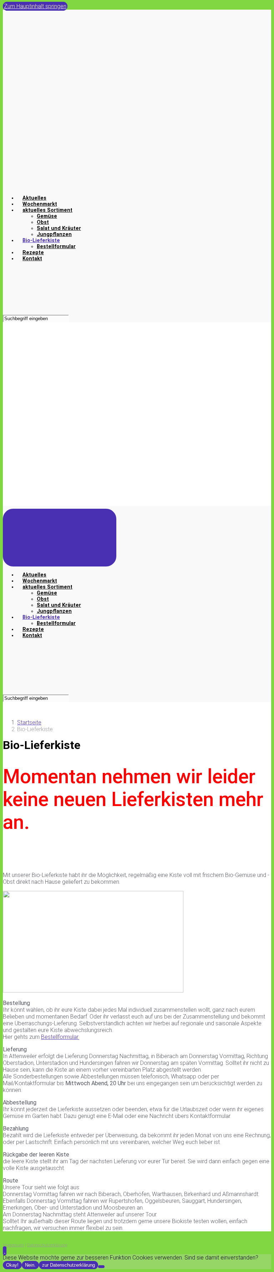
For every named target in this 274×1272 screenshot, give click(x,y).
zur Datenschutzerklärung (68, 1265)
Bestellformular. (60, 1037)
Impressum (13, 1245)
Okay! (12, 1265)
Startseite (29, 722)
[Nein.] (101, 1266)
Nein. (30, 1265)
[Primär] (59, 537)
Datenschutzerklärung (47, 1245)
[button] (4, 1250)
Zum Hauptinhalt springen (35, 6)
